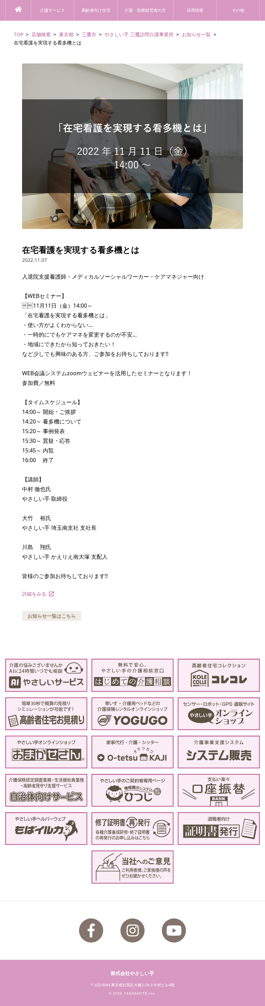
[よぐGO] (132, 713)
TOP (18, 34)
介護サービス (52, 10)
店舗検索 (41, 34)
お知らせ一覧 (196, 34)
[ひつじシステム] (132, 790)
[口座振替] (219, 790)
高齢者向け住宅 (95, 10)
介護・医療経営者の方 (145, 10)
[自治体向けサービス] (46, 790)
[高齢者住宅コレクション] (219, 675)
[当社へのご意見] (132, 866)
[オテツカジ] (132, 752)
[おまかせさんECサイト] (46, 752)
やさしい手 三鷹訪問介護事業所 (139, 34)
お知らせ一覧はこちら (52, 615)
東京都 (66, 34)
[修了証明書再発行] (132, 828)
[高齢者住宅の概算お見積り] (46, 713)
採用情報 (195, 10)
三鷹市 (89, 34)
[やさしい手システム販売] (219, 752)
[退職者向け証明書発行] (219, 828)
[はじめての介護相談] (132, 675)
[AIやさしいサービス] (46, 675)
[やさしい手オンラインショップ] (219, 713)
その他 (238, 10)
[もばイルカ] (46, 828)
